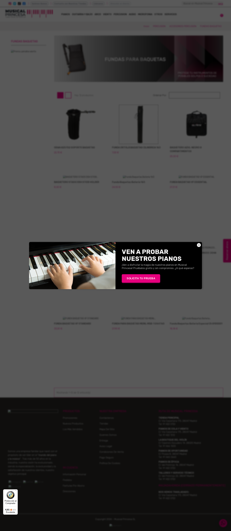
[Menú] (16, 491)
